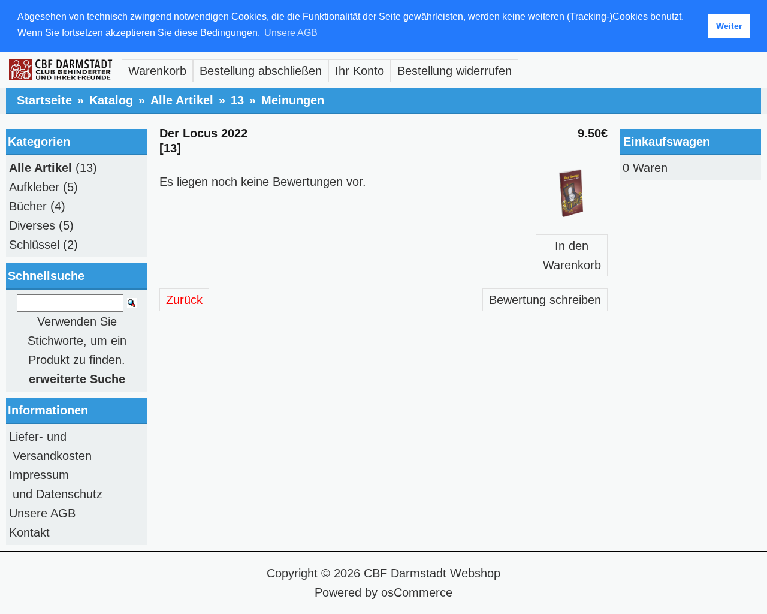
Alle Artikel (181, 100)
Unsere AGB (42, 513)
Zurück (184, 299)
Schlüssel (34, 244)
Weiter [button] (729, 26)
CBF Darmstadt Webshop (432, 573)
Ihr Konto (359, 70)
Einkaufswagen (666, 141)
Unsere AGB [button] (291, 33)
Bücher (28, 206)
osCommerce (416, 592)
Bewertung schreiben (545, 299)
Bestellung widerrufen (454, 70)
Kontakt (29, 532)
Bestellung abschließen (261, 70)
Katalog (111, 100)
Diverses (32, 225)
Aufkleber (34, 187)
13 (237, 100)
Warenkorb (157, 70)
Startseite (44, 100)
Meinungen (292, 100)
